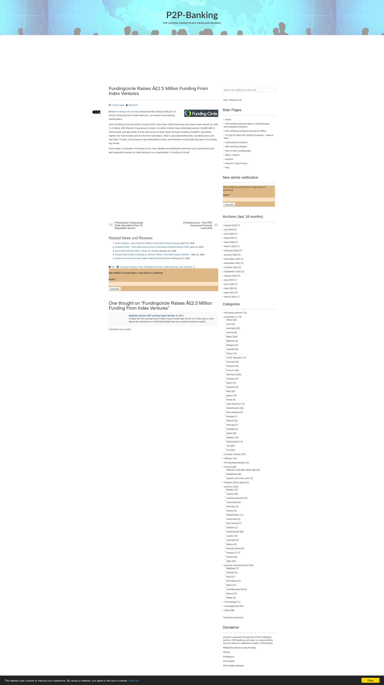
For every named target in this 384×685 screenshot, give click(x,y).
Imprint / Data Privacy (236, 163)
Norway (230, 416)
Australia (230, 328)
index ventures (171, 266)
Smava (229, 556)
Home (228, 119)
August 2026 (230, 225)
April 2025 (229, 292)
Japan (229, 395)
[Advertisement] (192, 59)
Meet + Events (232, 154)
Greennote (231, 519)
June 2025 (229, 284)
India (229, 382)
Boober (230, 489)
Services (228, 486)
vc (194, 266)
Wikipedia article (231, 647)
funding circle (136, 266)
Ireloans (230, 527)
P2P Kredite (229, 661)
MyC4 (229, 585)
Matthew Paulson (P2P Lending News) (148, 315)
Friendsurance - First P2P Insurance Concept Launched (197, 225)
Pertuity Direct (233, 548)
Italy (228, 391)
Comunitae (231, 502)
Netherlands (232, 408)
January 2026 (230, 254)
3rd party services (233, 312)
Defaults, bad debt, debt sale (241, 469)
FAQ (227, 167)
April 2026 (229, 242)
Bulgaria (230, 345)
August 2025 (230, 275)
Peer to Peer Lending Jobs (238, 150)
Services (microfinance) (236, 565)
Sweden (230, 437)
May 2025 (229, 288)
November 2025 (232, 263)
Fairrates (230, 506)
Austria (230, 332)
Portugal (230, 424)
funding (123, 266)
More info (134, 680)
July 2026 (228, 229)
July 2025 (228, 279)
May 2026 (229, 237)
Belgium (230, 340)
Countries (229, 316)
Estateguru (228, 656)
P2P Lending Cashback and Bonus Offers (245, 130)
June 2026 (229, 233)
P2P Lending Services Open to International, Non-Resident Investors (247, 125)
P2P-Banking (192, 15)
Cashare (230, 493)
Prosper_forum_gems (235, 482)
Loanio (229, 535)
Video (227, 610)
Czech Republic (234, 357)
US (227, 450)
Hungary (230, 378)
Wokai (229, 597)
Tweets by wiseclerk (233, 617)
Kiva (228, 576)
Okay (371, 680)
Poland (229, 420)
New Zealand (233, 412)
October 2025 (231, 267)
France (229, 370)
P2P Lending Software (236, 146)
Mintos (226, 652)
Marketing (231, 474)
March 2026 (230, 246)
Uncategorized (231, 606)
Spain (229, 433)
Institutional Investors (236, 142)
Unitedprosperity (234, 589)
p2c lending (186, 266)
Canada (230, 349)
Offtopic (228, 458)
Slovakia (230, 429)
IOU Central (232, 523)
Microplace (231, 580)
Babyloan (231, 568)
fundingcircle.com (153, 266)
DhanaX (230, 572)
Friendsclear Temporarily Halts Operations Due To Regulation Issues (129, 225)
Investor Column (232, 454)
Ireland (230, 387)
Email (112, 279)
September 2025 (232, 271)
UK (113, 266)
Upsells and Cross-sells (238, 478)
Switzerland (232, 441)
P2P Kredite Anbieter (233, 665)
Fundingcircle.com (125, 111)
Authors (229, 159)
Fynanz (229, 510)
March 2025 (230, 296)
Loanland (231, 540)
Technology (230, 601)
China (229, 353)
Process (228, 466)
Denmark (231, 361)
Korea (229, 399)
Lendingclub (232, 531)
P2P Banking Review (234, 462)
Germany (231, 374)
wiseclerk (133, 105)
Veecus (229, 593)
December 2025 (232, 258)
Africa (229, 319)
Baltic (229, 336)
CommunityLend (234, 498)
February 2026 (231, 250)
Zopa (228, 561)
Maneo (229, 544)
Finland (230, 366)
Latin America (233, 403)
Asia (228, 324)
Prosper (230, 552)
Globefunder (232, 514)
